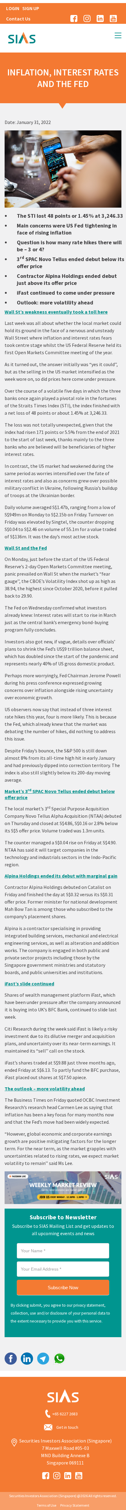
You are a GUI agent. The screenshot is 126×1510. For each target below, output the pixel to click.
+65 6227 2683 (65, 1414)
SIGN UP (30, 8)
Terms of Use (46, 1505)
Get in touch (67, 1427)
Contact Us (18, 19)
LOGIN (12, 8)
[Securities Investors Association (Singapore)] (22, 37)
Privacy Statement (74, 1505)
